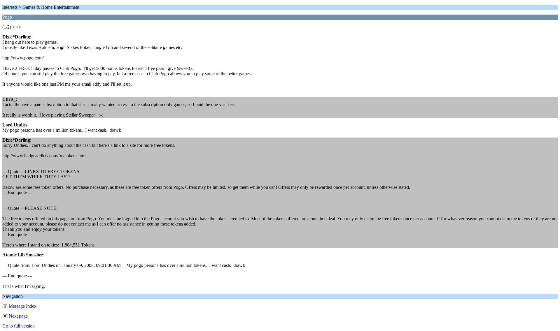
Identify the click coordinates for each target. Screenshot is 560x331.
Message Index (22, 306)
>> (18, 26)
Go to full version (18, 325)
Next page (18, 316)
